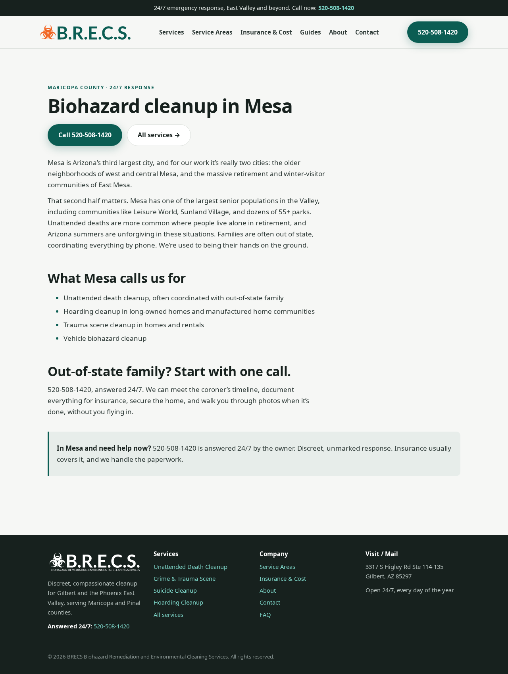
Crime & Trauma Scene (185, 578)
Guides (310, 32)
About (338, 32)
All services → (159, 135)
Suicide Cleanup (175, 590)
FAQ (265, 614)
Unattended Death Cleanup (190, 566)
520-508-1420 (336, 8)
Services (171, 32)
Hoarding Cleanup (178, 602)
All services (168, 614)
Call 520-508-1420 (85, 135)
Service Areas (212, 32)
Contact (367, 32)
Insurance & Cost (266, 32)
